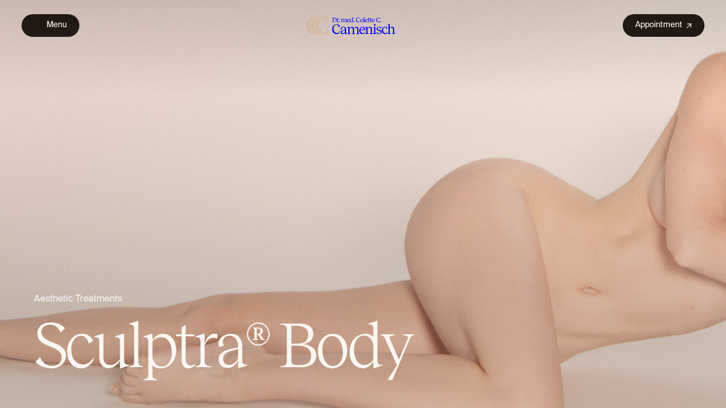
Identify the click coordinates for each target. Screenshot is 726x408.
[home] (351, 25)
